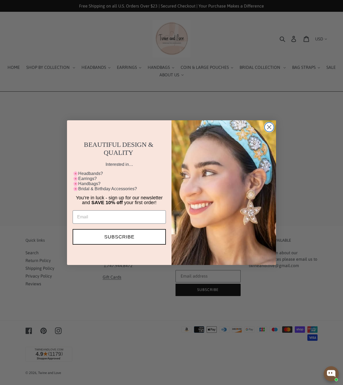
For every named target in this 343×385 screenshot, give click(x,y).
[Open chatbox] (331, 373)
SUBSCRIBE (119, 237)
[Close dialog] (269, 127)
